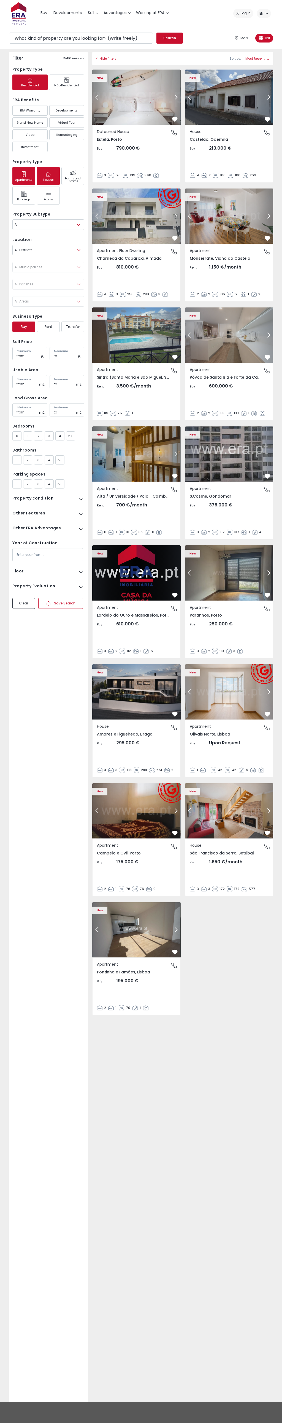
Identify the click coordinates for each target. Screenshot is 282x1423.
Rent (48, 326)
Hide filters (108, 58)
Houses (48, 180)
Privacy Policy (158, 1415)
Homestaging (66, 134)
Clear (23, 603)
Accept (259, 1412)
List (267, 38)
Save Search (64, 603)
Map (244, 38)
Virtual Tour (66, 122)
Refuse (227, 1412)
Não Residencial (66, 85)
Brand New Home (30, 122)
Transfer (73, 326)
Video (30, 134)
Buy (24, 326)
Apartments (23, 180)
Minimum (24, 351)
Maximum (61, 351)
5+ (70, 436)
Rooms (48, 199)
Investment (30, 147)
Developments (67, 110)
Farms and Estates (73, 179)
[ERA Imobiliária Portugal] (18, 13)
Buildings (24, 199)
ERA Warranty (30, 110)
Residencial (30, 85)
